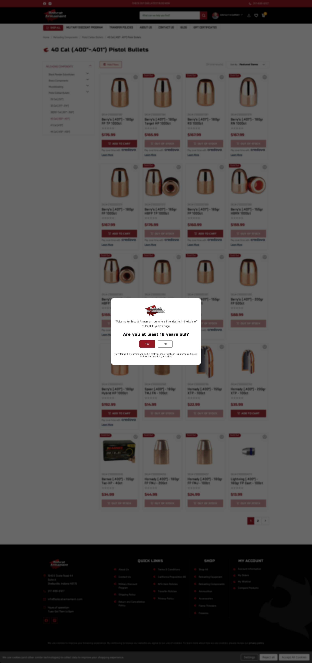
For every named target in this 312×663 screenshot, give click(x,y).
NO (165, 344)
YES (147, 344)
